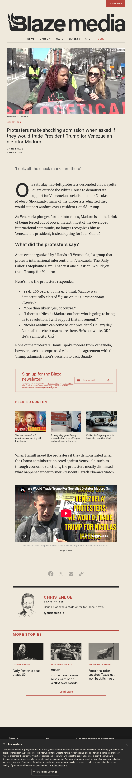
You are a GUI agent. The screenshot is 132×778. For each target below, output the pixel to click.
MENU (101, 39)
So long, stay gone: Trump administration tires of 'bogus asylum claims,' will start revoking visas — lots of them (65, 438)
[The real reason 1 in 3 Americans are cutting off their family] (30, 421)
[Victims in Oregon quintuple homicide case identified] (101, 421)
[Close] (126, 744)
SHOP (88, 39)
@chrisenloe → (54, 613)
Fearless (55, 670)
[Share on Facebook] (50, 573)
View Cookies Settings (45, 772)
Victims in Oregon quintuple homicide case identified (100, 437)
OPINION (45, 39)
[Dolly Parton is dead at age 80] (28, 650)
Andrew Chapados (61, 665)
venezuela (14, 123)
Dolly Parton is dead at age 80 (26, 673)
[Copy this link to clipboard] (81, 573)
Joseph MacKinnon (100, 665)
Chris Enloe (15, 149)
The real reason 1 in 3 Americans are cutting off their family (28, 438)
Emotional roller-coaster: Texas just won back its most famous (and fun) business (102, 675)
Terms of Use (68, 384)
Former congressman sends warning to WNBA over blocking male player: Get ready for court (65, 679)
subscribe (115, 4)
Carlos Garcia (21, 665)
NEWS (30, 39)
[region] (66, 758)
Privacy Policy (53, 384)
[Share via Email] (71, 573)
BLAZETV (74, 39)
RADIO (60, 39)
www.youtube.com (66, 551)
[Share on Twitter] (61, 573)
